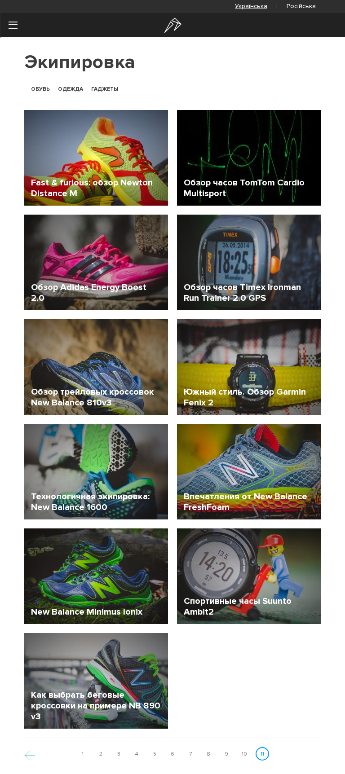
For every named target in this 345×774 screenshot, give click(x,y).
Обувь (40, 89)
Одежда (70, 89)
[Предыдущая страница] (29, 754)
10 (244, 754)
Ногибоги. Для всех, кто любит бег (173, 25)
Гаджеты (104, 89)
